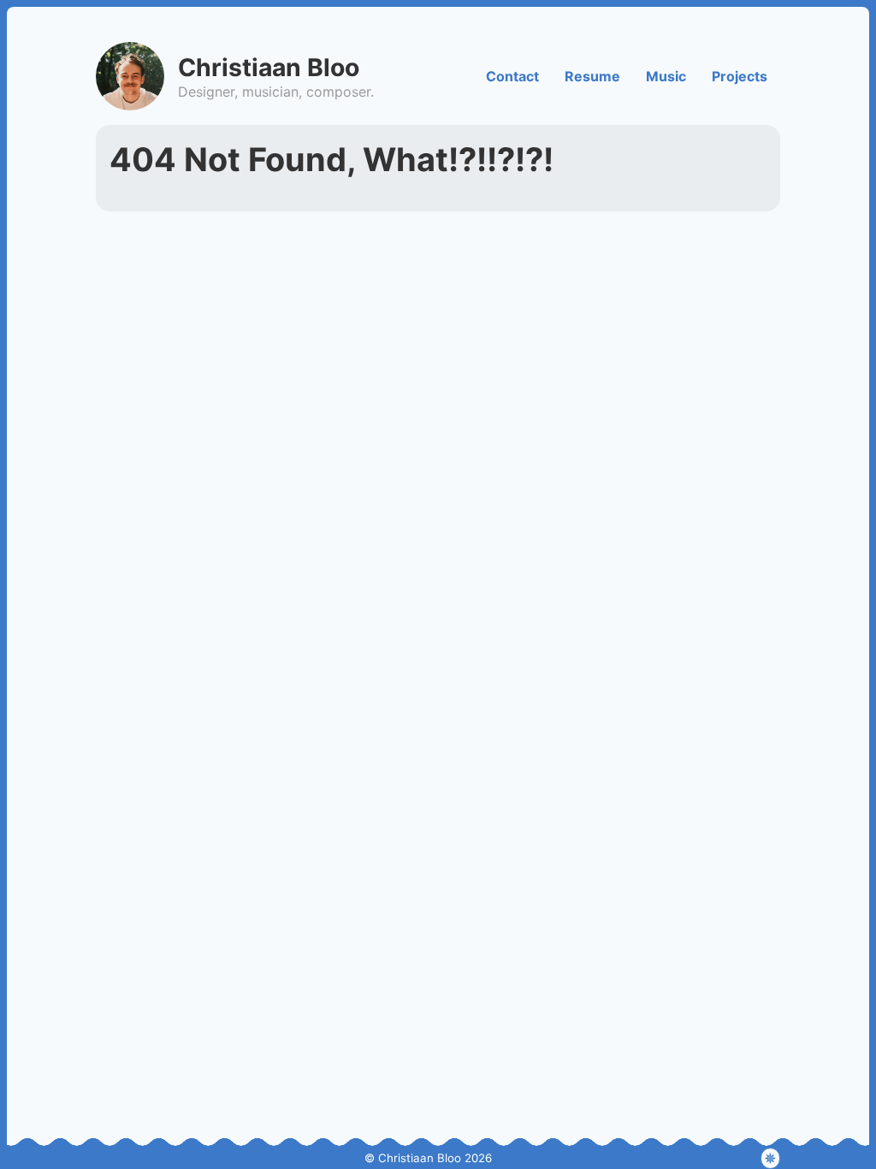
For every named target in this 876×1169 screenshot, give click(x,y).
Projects (739, 76)
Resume (592, 76)
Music (666, 76)
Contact (512, 76)
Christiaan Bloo (268, 67)
